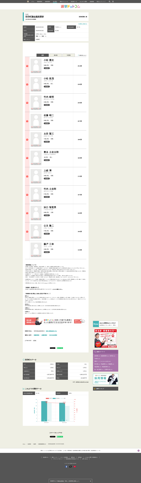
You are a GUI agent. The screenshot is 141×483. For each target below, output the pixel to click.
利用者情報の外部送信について (72, 458)
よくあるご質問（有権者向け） (91, 457)
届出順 (55, 55)
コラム (32, 1)
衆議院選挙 (39, 1)
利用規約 (80, 457)
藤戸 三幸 (49, 245)
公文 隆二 (49, 226)
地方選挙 (55, 1)
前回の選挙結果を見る (51, 331)
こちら (45, 283)
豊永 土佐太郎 (51, 153)
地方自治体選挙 (53, 335)
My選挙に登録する (83, 23)
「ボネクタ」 (64, 279)
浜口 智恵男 (50, 208)
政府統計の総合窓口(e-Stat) (82, 382)
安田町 (34, 340)
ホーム (24, 443)
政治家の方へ (46, 457)
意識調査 (92, 1)
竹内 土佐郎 (50, 190)
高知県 (34, 443)
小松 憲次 (49, 61)
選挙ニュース (54, 457)
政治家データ (74, 1)
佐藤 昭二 (49, 116)
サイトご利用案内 (64, 457)
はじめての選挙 (83, 1)
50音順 (68, 55)
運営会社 (73, 457)
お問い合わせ (85, 458)
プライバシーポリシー (58, 458)
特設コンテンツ (100, 1)
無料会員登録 (61, 481)
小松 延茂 (49, 79)
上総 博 (48, 171)
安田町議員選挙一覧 (42, 443)
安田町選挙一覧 (83, 16)
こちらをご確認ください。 (57, 289)
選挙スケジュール (64, 1)
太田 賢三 (49, 134)
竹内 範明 (49, 98)
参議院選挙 (47, 1)
